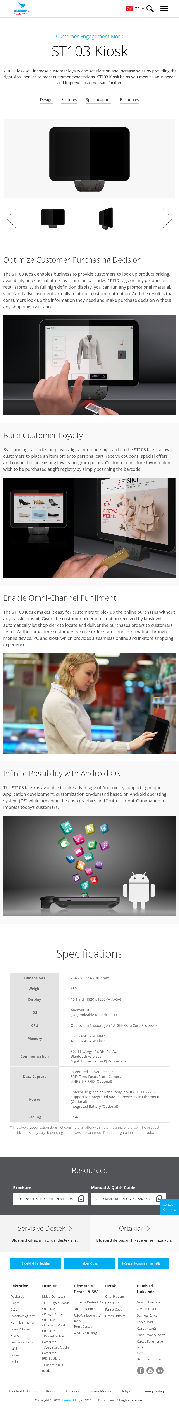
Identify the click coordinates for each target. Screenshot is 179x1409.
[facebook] (140, 1370)
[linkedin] (160, 1370)
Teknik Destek (83, 1326)
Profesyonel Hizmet (22, 1342)
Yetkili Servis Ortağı (86, 1333)
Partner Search (114, 1309)
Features (69, 99)
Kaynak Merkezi (100, 1391)
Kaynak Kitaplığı (146, 1328)
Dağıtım (15, 1309)
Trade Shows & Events (151, 1335)
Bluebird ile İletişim (149, 1359)
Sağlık (13, 1349)
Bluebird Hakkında (148, 1302)
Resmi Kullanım (19, 1329)
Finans (14, 1336)
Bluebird (67, 1400)
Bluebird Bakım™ (84, 1309)
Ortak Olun (112, 1303)
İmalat (14, 1362)
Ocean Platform (115, 1316)
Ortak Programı (114, 1296)
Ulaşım (14, 1303)
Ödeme (15, 1355)
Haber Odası (145, 1322)
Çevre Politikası (146, 1309)
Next (167, 218)
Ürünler (49, 1285)
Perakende (17, 1296)
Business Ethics (147, 1315)
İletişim (126, 1391)
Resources (129, 99)
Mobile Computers (54, 1296)
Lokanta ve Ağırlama (22, 1316)
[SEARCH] (150, 8)
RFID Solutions (51, 1358)
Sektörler (19, 1285)
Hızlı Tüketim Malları (22, 1322)
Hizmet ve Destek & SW (89, 1302)
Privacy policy (153, 1391)
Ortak (110, 1285)
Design (46, 99)
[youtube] (150, 1370)
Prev (11, 218)
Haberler (72, 1391)
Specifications (98, 99)
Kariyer (141, 1352)
